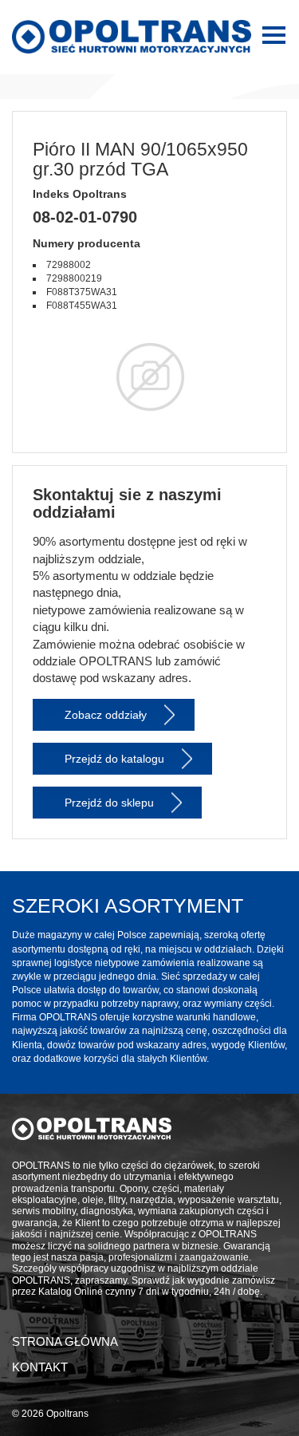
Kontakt (40, 1367)
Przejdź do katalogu (114, 758)
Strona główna (65, 1341)
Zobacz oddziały (106, 714)
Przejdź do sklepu (109, 802)
